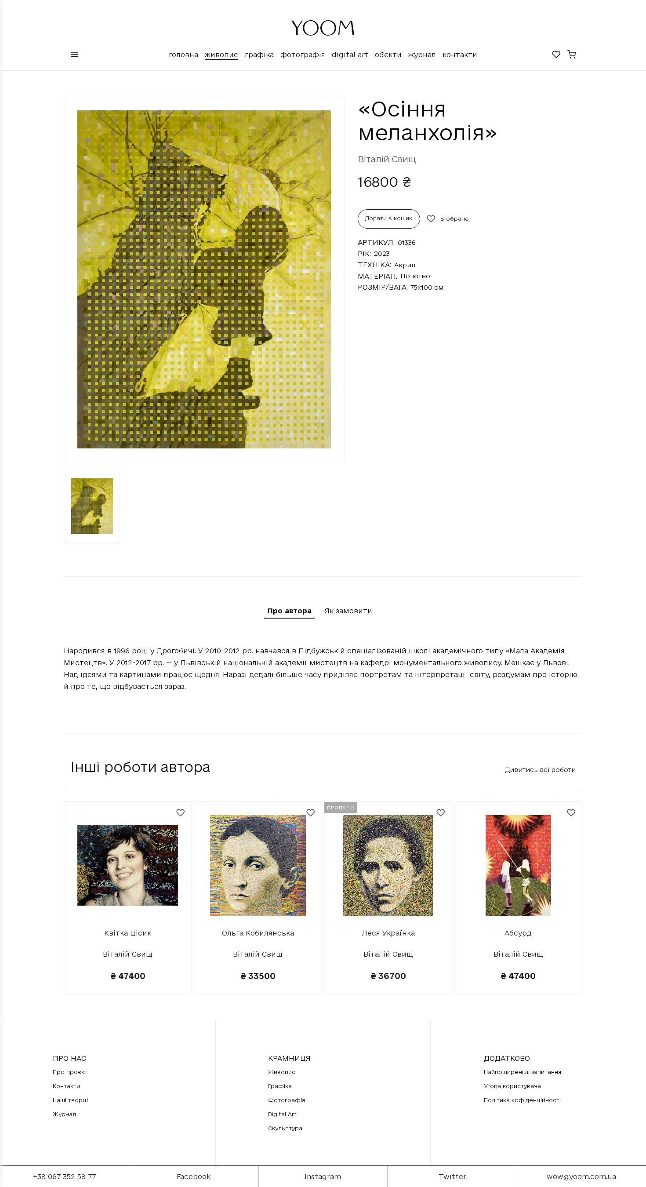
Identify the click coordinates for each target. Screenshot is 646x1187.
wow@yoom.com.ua (581, 1176)
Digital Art (350, 54)
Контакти (460, 54)
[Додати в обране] (180, 812)
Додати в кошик (388, 218)
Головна (183, 54)
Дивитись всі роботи (540, 769)
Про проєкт (70, 1072)
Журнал (422, 54)
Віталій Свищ (387, 159)
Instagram (323, 1176)
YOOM (323, 32)
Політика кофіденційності (522, 1100)
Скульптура (285, 1128)
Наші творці (70, 1100)
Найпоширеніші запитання (522, 1072)
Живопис (221, 54)
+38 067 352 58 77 (64, 1176)
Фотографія (302, 54)
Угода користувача (512, 1086)
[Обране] (556, 55)
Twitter (452, 1176)
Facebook (193, 1176)
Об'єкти (388, 54)
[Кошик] (571, 55)
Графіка (259, 54)
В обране (454, 218)
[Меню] (74, 55)
